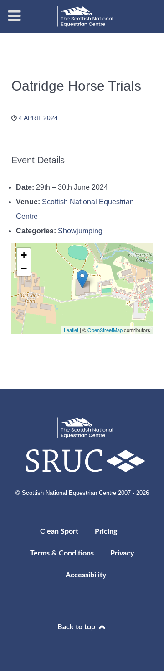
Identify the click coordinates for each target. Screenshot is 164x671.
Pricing (106, 531)
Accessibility (86, 575)
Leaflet (71, 329)
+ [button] (24, 255)
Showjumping (80, 231)
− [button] (24, 268)
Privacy (122, 553)
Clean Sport (59, 531)
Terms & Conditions (62, 553)
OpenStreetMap (105, 329)
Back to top (77, 627)
